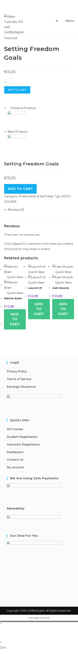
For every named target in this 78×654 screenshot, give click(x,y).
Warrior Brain (13, 298)
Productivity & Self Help (36, 196)
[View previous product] (9, 108)
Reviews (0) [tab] (16, 209)
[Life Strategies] (17, 143)
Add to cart (17, 89)
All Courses (15, 429)
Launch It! (35, 288)
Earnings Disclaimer (21, 386)
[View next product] (29, 131)
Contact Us (15, 459)
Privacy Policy (17, 371)
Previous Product (23, 108)
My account (15, 467)
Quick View (14, 277)
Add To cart (20, 189)
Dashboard (15, 452)
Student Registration (22, 437)
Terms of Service (19, 379)
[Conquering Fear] (17, 120)
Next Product (18, 131)
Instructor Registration (23, 444)
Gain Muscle (60, 288)
